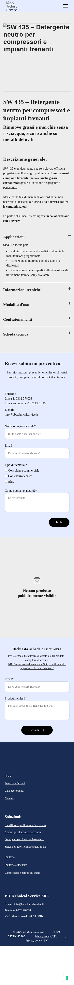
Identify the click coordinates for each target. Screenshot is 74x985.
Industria (10, 856)
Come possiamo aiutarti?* (21, 490)
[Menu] (65, 6)
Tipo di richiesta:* (16, 465)
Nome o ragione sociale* (20, 426)
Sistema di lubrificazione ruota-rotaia (25, 846)
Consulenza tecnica (19, 476)
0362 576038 (23, 910)
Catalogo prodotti (14, 790)
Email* (9, 445)
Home (8, 776)
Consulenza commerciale (23, 470)
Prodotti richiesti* (16, 698)
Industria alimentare (16, 864)
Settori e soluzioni (15, 783)
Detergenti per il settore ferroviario (24, 839)
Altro (10, 481)
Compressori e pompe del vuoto (22, 872)
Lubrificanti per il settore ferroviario (25, 825)
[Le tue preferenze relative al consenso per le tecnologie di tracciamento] (67, 978)
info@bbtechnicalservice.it (29, 904)
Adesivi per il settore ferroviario (23, 832)
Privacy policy (43, 936)
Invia (59, 522)
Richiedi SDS (37, 730)
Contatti (9, 798)
